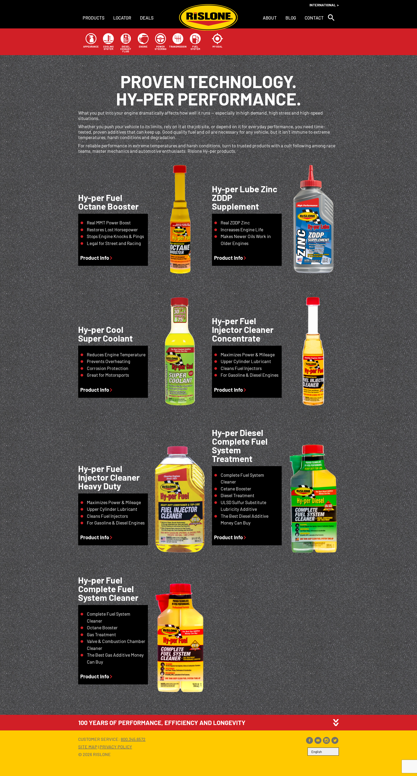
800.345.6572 (133, 739)
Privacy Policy (115, 746)
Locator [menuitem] (122, 17)
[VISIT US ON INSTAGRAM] (326, 742)
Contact (314, 17)
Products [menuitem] (93, 17)
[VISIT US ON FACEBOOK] (309, 742)
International (322, 5)
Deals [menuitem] (147, 17)
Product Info (94, 257)
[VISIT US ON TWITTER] (334, 742)
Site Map (87, 746)
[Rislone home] (208, 17)
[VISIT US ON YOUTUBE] (317, 742)
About (270, 17)
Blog (290, 17)
